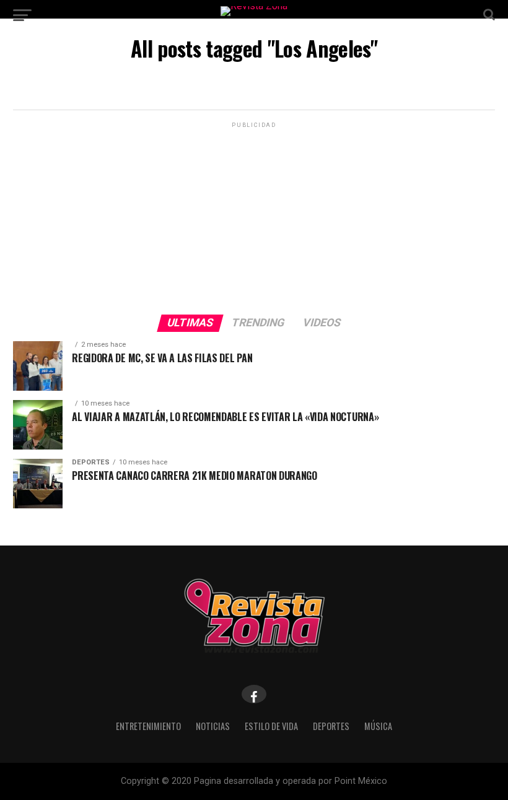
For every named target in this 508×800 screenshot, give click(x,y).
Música (378, 726)
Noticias (213, 726)
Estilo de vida (271, 726)
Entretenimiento (148, 726)
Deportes (331, 726)
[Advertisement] (253, 217)
